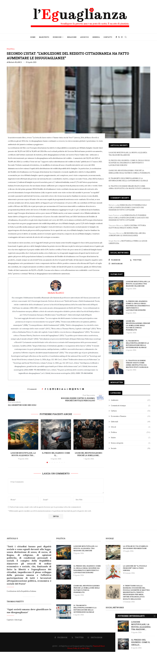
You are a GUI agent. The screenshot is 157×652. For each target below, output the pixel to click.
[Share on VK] (57, 389)
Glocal (130, 427)
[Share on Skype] (77, 389)
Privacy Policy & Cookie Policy (78, 648)
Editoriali (130, 421)
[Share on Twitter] (48, 389)
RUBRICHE (57, 37)
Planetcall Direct (99, 646)
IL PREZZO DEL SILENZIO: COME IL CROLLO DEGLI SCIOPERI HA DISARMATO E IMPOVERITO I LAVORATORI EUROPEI (129, 162)
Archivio (84, 37)
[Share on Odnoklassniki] (59, 389)
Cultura (130, 411)
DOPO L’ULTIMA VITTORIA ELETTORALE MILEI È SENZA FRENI (127, 226)
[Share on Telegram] (70, 389)
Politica (130, 432)
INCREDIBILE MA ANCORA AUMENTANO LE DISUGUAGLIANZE (127, 234)
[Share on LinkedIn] (53, 389)
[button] (11, 441)
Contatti (108, 37)
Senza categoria (130, 443)
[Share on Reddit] (62, 389)
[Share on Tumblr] (55, 389)
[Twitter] (119, 37)
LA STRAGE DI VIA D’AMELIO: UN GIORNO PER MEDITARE (135, 547)
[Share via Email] (83, 389)
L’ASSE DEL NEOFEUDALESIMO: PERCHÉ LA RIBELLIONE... (88, 454)
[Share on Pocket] (75, 389)
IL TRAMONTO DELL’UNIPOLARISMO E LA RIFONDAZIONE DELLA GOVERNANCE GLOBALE (128, 179)
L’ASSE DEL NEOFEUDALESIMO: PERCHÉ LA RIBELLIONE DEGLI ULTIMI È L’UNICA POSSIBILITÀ (129, 171)
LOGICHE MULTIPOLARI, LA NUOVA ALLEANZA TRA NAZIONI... (141, 626)
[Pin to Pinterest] (50, 389)
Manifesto (44, 37)
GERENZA (96, 37)
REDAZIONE (71, 37)
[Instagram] (122, 37)
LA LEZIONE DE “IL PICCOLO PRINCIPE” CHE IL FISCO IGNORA (135, 568)
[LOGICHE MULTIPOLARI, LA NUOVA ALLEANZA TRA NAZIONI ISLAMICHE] (23, 434)
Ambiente (130, 400)
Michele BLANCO (15, 62)
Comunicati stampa (130, 405)
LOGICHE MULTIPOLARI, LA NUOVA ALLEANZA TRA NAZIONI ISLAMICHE (128, 153)
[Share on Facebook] (45, 389)
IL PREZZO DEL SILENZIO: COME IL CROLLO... (140, 642)
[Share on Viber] (80, 389)
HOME (32, 37)
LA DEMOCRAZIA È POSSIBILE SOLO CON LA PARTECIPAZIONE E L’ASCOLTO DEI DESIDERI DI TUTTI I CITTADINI (128, 207)
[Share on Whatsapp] (67, 389)
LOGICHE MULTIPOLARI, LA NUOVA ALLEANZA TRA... (23, 454)
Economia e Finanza (130, 416)
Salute (130, 437)
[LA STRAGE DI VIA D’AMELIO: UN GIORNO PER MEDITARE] (113, 552)
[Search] (125, 37)
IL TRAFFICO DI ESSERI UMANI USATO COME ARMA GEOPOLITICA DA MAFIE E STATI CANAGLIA (129, 187)
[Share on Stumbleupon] (65, 389)
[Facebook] (116, 37)
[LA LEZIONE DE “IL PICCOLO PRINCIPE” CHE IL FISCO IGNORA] (113, 572)
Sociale (130, 448)
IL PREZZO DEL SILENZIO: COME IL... (56, 454)
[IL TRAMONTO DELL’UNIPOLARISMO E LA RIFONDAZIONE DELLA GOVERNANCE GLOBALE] (116, 347)
